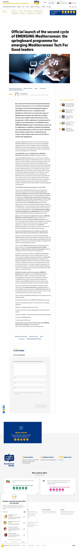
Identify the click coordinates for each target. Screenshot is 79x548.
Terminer (23, 541)
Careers (44, 545)
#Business (22, 13)
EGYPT (23, 6)
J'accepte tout (14, 541)
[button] (49, 6)
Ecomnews (51, 3)
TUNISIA (43, 6)
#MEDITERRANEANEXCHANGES (34, 338)
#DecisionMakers (28, 11)
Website (15, 387)
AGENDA (62, 509)
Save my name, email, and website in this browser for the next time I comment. (28, 393)
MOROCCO (38, 6)
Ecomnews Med (16, 2)
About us (38, 545)
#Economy (14, 11)
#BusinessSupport (39, 11)
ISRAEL (27, 6)
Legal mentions (31, 545)
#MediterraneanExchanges (15, 88)
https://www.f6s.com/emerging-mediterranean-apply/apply (29, 326)
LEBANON (32, 6)
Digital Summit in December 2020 (39, 200)
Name (14, 377)
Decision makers (46, 509)
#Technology (43, 88)
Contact (23, 545)
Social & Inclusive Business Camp (37, 302)
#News (20, 11)
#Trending (38, 13)
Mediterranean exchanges (9, 6)
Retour (5, 541)
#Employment (15, 13)
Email (14, 382)
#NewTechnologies (28, 88)
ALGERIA (19, 6)
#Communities (30, 13)
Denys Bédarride (23, 93)
